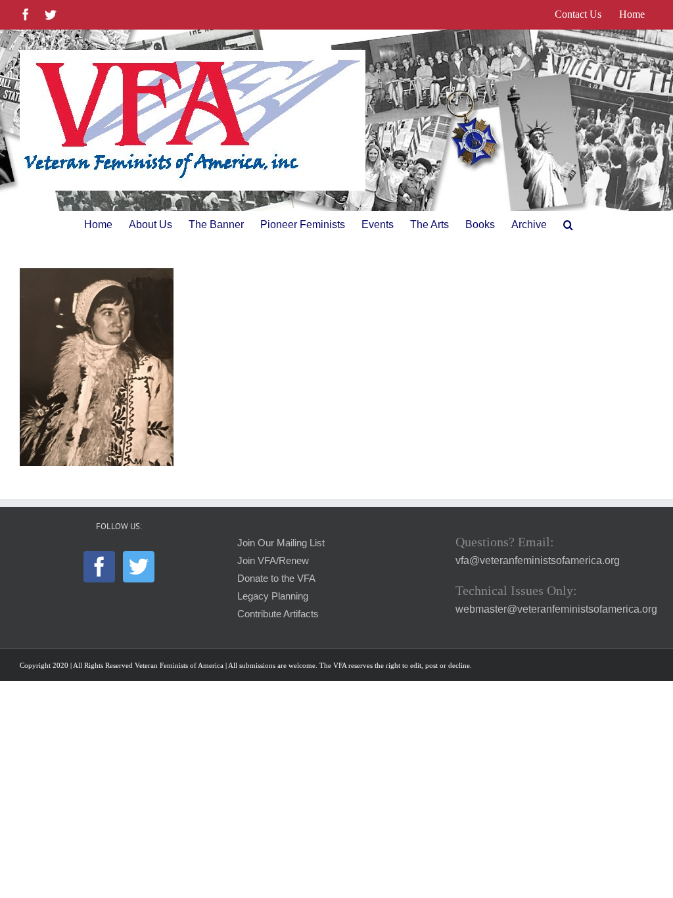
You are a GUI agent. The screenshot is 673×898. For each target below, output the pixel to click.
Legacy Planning (272, 596)
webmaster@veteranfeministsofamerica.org (556, 609)
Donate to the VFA (276, 578)
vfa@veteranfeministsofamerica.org (537, 560)
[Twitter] (138, 566)
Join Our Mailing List (281, 543)
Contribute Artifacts (278, 614)
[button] (568, 225)
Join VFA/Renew (273, 560)
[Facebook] (99, 566)
